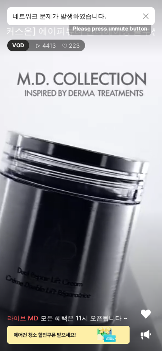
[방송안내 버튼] (146, 335)
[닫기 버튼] (146, 16)
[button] (46, 45)
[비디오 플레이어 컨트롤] (81, 175)
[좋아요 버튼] (146, 314)
